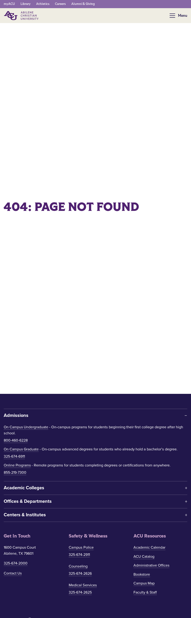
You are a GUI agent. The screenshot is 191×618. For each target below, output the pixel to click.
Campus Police (81, 547)
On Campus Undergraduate (26, 427)
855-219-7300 (15, 472)
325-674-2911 (79, 554)
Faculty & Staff (145, 592)
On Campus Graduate (21, 449)
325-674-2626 (80, 573)
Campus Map (144, 583)
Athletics (42, 4)
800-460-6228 (16, 440)
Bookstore (141, 574)
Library (25, 4)
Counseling (78, 566)
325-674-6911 (14, 456)
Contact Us (13, 573)
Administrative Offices (151, 565)
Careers (60, 4)
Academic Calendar (149, 547)
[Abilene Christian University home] (22, 15)
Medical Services (83, 585)
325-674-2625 (80, 592)
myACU (9, 4)
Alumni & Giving (83, 4)
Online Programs (17, 465)
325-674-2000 (15, 563)
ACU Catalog (143, 556)
